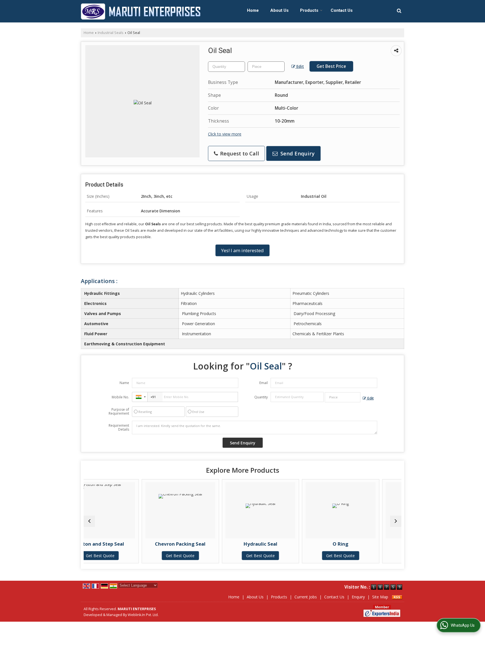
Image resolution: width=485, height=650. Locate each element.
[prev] (89, 521)
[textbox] (266, 66)
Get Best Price (331, 66)
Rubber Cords (374, 544)
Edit (299, 66)
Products (309, 10)
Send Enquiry (297, 153)
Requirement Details (119, 427)
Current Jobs (305, 597)
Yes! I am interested (242, 250)
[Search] (399, 10)
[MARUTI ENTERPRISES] (140, 11)
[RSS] (397, 597)
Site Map (380, 597)
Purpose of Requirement (119, 411)
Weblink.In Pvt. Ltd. (143, 614)
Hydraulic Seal (214, 544)
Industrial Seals (110, 32)
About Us (279, 10)
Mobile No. (120, 397)
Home (253, 10)
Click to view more (224, 134)
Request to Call (239, 153)
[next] (395, 521)
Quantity (261, 397)
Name (124, 382)
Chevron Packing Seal (134, 544)
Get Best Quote (134, 555)
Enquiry (358, 597)
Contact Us (342, 10)
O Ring (294, 544)
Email (263, 382)
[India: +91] (140, 397)
